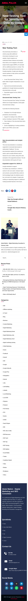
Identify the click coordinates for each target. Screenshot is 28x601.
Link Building (6, 386)
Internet (5, 379)
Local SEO (5, 397)
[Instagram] (16, 584)
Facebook (5, 353)
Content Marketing (7, 324)
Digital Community (7, 537)
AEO (4, 305)
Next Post (9, 205)
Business (5, 320)
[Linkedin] (21, 584)
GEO (4, 361)
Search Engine (6, 423)
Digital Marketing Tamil (8, 338)
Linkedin (5, 390)
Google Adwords (7, 368)
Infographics (6, 375)
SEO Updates (6, 449)
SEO (4, 427)
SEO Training (6, 445)
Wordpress (5, 471)
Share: (2, 191)
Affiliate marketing (7, 309)
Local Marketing (7, 394)
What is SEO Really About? (9, 294)
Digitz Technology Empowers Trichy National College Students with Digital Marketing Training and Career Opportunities (14, 289)
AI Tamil (5, 313)
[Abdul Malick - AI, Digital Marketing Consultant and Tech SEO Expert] (9, 2)
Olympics (5, 401)
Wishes (5, 467)
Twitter (5, 456)
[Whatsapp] (16, 588)
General (5, 357)
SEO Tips (5, 441)
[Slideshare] (11, 588)
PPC (4, 412)
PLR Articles (6, 408)
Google (5, 364)
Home (4, 523)
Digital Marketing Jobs (8, 335)
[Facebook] (7, 191)
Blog (4, 530)
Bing (4, 316)
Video (4, 463)
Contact (4, 540)
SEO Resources (6, 434)
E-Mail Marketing (7, 346)
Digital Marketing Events (9, 331)
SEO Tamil (5, 438)
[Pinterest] (12, 191)
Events (4, 349)
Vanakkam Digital (7, 460)
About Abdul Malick (7, 527)
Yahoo (4, 474)
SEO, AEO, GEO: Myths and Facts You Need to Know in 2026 (13, 275)
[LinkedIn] (15, 191)
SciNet (4, 419)
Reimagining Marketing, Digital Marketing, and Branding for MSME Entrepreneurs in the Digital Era (13, 281)
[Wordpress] (6, 588)
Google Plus (6, 372)
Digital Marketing (7, 327)
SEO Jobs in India (7, 430)
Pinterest (5, 405)
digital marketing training (9, 342)
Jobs (4, 383)
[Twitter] (9, 191)
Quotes (5, 416)
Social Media (6, 452)
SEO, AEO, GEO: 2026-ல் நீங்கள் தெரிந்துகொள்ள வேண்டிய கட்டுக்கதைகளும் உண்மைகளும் (13, 270)
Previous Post (10, 197)
